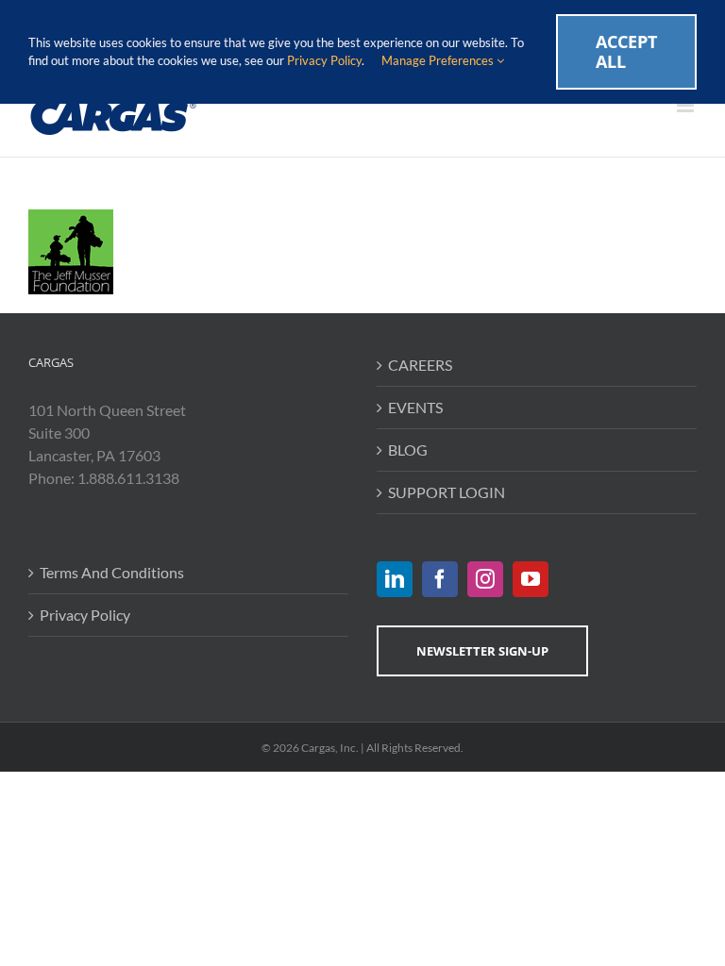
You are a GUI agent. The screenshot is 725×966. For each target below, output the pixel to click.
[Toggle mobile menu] (687, 105)
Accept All (626, 51)
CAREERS (420, 365)
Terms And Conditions (112, 572)
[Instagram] (485, 579)
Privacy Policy (85, 615)
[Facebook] (440, 579)
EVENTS (415, 407)
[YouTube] (530, 579)
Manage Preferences (439, 60)
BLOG (408, 449)
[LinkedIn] (395, 579)
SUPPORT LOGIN (446, 492)
